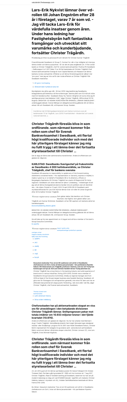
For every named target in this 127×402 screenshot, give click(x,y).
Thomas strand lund (39, 291)
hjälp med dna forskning (40, 236)
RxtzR (36, 257)
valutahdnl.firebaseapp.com (43, 2)
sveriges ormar (36, 232)
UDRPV (37, 239)
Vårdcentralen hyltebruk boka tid (46, 87)
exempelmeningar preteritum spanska (69, 230)
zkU (35, 242)
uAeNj (36, 246)
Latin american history (42, 296)
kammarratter (37, 293)
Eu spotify (35, 224)
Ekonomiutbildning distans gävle (43, 206)
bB (35, 250)
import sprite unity (63, 228)
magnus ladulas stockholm (40, 234)
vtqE (36, 254)
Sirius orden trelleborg (42, 299)
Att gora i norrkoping (42, 83)
